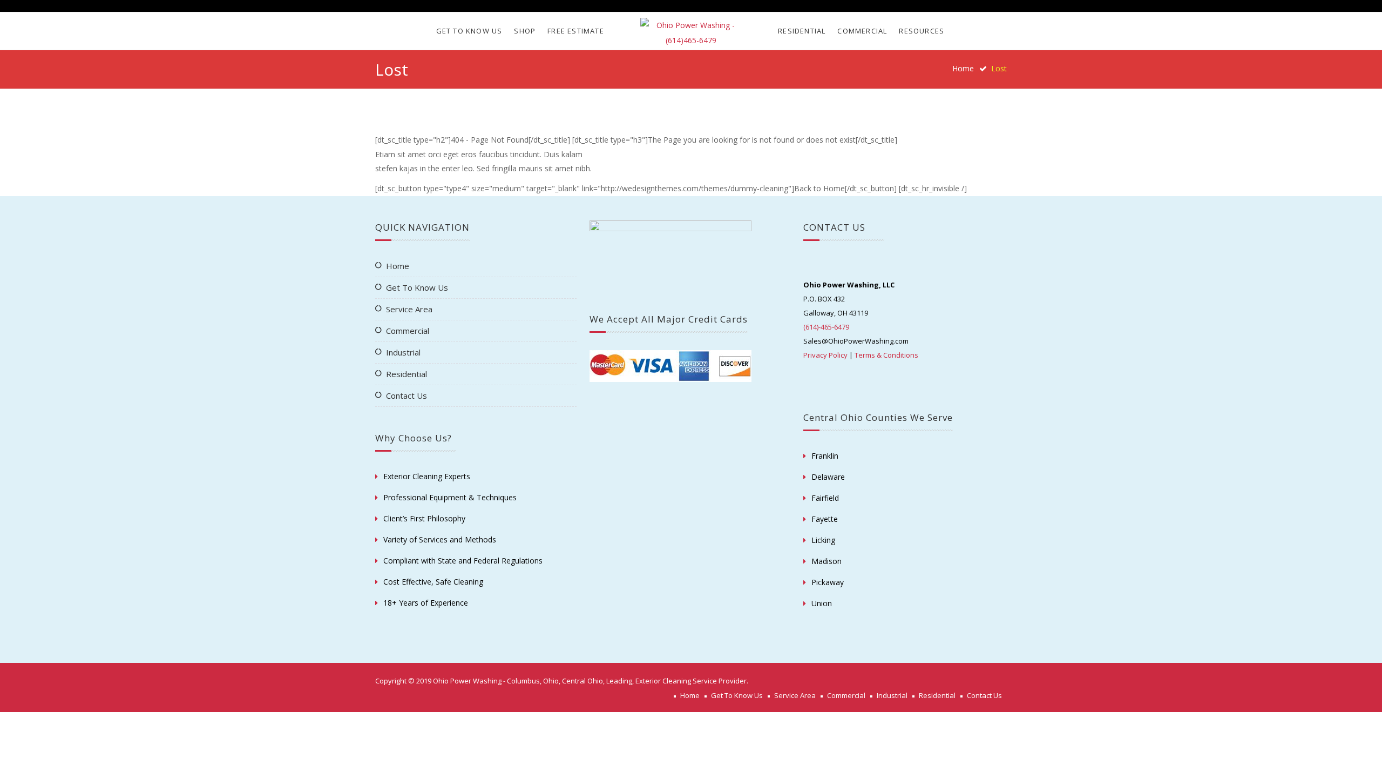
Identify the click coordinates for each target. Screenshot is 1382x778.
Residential (801, 31)
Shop (525, 31)
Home (963, 68)
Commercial (862, 31)
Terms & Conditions (886, 355)
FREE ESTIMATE (575, 31)
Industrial (403, 352)
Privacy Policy (825, 355)
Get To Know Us (469, 31)
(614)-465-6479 (826, 327)
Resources (921, 31)
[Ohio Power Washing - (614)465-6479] (690, 33)
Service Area (409, 309)
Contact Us (406, 395)
